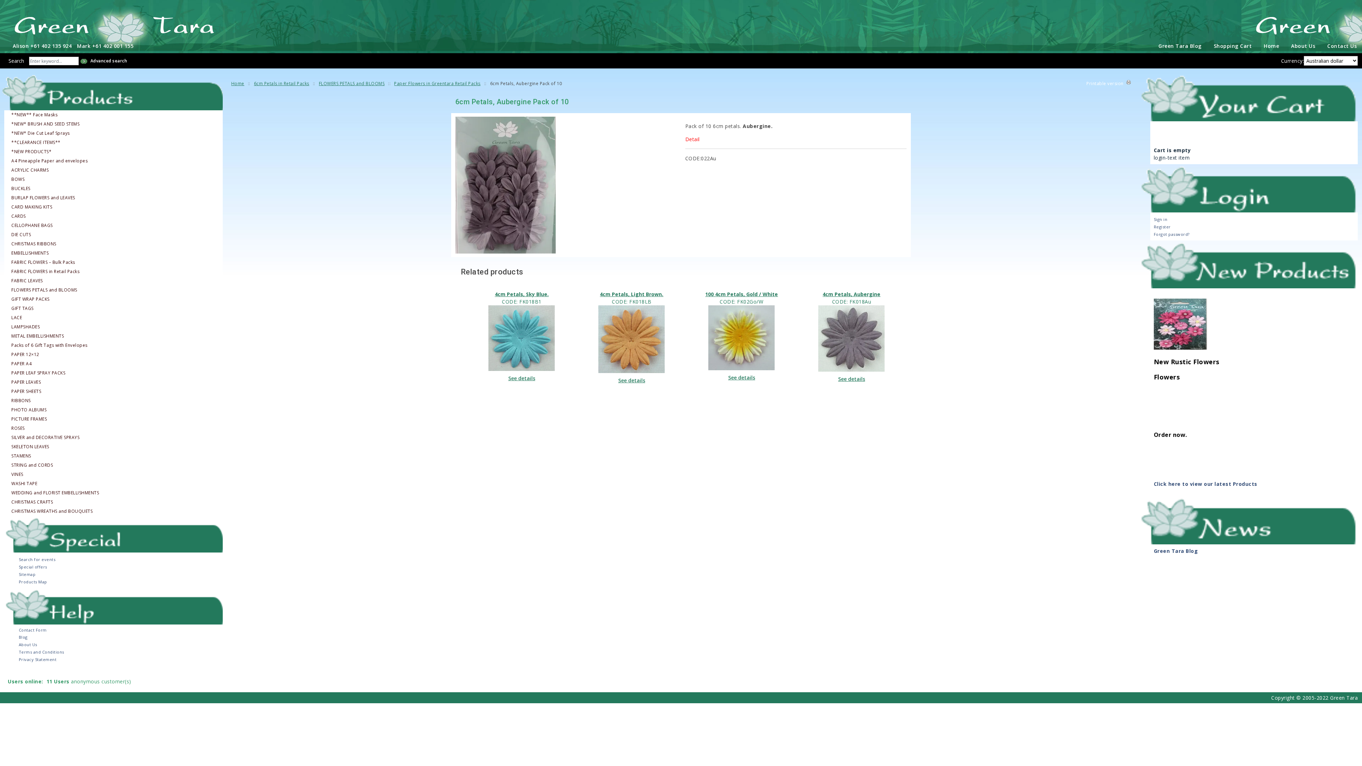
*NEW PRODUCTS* (31, 152)
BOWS (17, 179)
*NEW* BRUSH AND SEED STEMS (45, 124)
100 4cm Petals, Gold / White (741, 294)
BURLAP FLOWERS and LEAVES (43, 198)
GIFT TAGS (22, 308)
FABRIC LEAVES (27, 281)
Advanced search (108, 61)
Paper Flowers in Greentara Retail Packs (437, 84)
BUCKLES (21, 189)
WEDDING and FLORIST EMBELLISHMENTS (55, 493)
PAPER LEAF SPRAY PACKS (38, 373)
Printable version (1105, 84)
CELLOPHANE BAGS (32, 225)
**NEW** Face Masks (34, 115)
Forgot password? (1172, 234)
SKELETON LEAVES (30, 447)
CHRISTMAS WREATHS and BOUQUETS (52, 511)
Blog (23, 637)
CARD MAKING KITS (31, 207)
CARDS (18, 216)
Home (1271, 46)
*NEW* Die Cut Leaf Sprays (40, 133)
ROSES (18, 428)
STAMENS (21, 456)
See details (521, 378)
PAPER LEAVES (26, 382)
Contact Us (1342, 46)
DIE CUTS (21, 235)
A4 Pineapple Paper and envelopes (49, 161)
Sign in (1161, 219)
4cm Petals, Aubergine (851, 294)
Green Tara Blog (1180, 46)
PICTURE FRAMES (29, 419)
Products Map (33, 581)
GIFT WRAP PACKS (30, 299)
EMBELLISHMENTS (30, 253)
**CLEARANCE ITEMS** (36, 142)
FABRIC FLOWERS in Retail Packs (45, 271)
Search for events (37, 559)
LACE (16, 318)
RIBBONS (21, 401)
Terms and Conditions (41, 652)
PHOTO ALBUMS (28, 410)
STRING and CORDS (32, 465)
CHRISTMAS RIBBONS (33, 244)
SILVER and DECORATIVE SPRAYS (45, 437)
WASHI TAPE (24, 484)
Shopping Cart (1233, 46)
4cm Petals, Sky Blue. (522, 294)
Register (1162, 226)
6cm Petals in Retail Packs (281, 84)
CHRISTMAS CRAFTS (32, 502)
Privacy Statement (38, 659)
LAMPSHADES (25, 327)
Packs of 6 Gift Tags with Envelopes (49, 345)
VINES (17, 474)
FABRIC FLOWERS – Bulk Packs (43, 262)
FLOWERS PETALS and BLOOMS (44, 290)
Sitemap (27, 574)
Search (16, 60)
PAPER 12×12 (25, 354)
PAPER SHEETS (26, 391)
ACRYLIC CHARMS (30, 170)
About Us (1303, 46)
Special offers (33, 567)
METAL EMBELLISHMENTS (37, 336)
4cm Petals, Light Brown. (631, 294)
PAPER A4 (21, 364)
